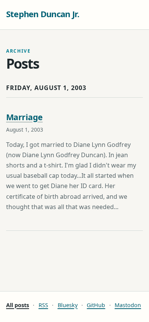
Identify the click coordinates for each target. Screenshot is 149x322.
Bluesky (68, 305)
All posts (17, 305)
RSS (43, 305)
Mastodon (128, 305)
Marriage (24, 116)
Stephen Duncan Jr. (42, 13)
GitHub (96, 305)
